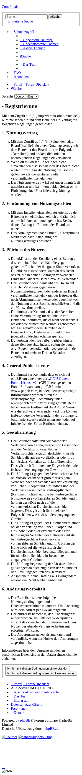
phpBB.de (51, 728)
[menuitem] (36, 40)
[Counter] (9, 737)
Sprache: (8, 96)
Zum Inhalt (10, 7)
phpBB (25, 720)
